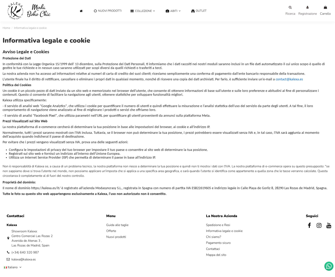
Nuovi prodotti (116, 237)
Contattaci (213, 249)
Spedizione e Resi (218, 225)
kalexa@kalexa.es (24, 259)
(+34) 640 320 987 (25, 252)
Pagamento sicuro (218, 243)
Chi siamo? (213, 237)
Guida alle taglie (117, 225)
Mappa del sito (216, 255)
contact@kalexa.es (289, 79)
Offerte (111, 231)
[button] (142, 11)
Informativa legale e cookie (224, 231)
